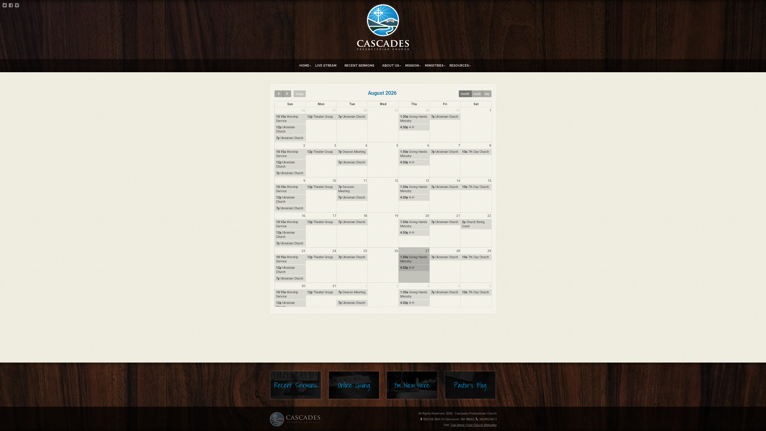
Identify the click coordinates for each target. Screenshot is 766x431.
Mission (412, 65)
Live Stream (326, 65)
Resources (459, 65)
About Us (390, 65)
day (487, 94)
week (477, 94)
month (465, 94)
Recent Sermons (359, 65)
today (300, 94)
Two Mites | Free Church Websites (473, 425)
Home (304, 65)
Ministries (434, 65)
